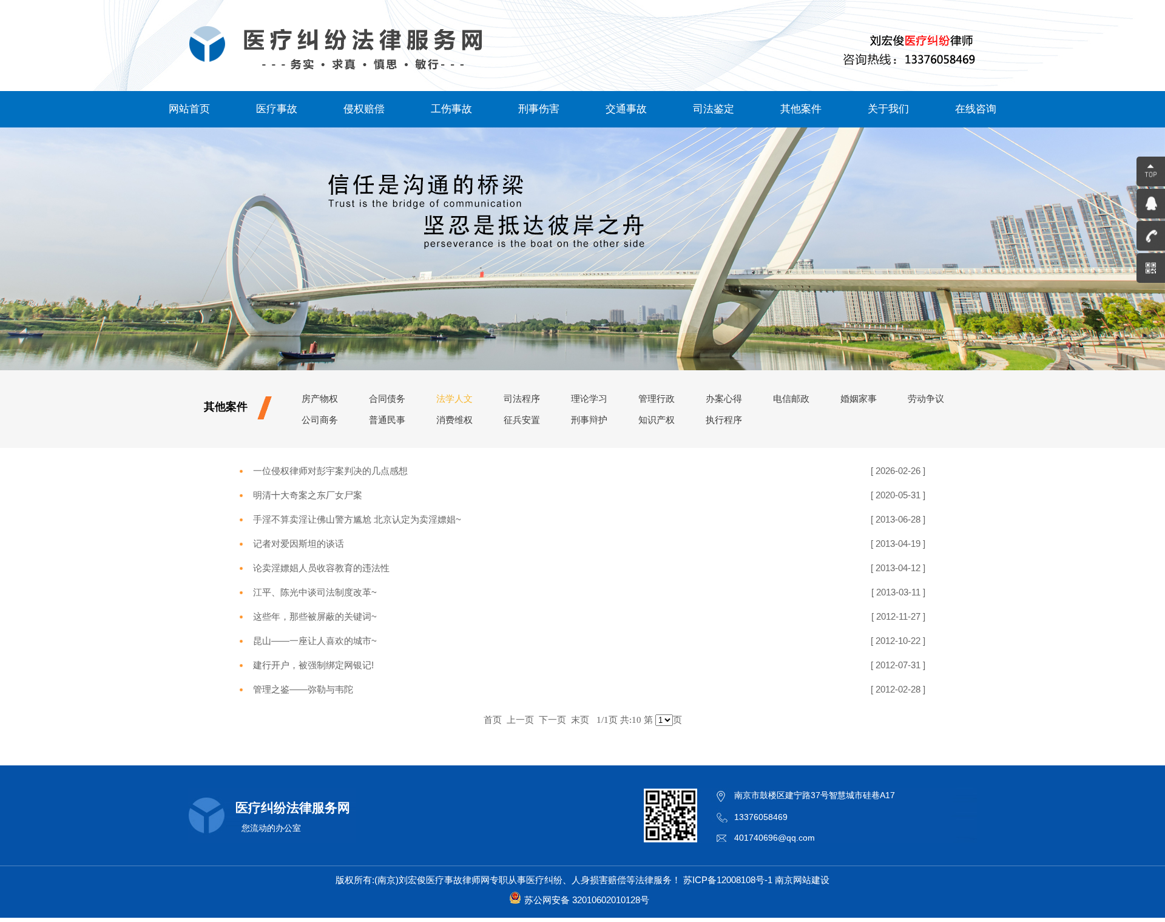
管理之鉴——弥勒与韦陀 (303, 689)
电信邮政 (791, 398)
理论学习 (589, 398)
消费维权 (454, 420)
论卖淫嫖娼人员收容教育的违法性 (321, 568)
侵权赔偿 (364, 109)
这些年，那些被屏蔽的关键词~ (315, 616)
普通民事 (387, 420)
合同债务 (387, 398)
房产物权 (320, 398)
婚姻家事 (858, 398)
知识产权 (656, 420)
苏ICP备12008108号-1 (727, 880)
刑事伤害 (538, 109)
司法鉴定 (713, 109)
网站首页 (189, 109)
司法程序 (522, 398)
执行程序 (724, 420)
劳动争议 (926, 398)
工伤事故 (451, 109)
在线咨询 (975, 109)
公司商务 (320, 420)
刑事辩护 (589, 420)
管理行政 (656, 398)
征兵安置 (522, 420)
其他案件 (801, 109)
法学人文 (454, 398)
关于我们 (888, 109)
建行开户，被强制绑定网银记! (313, 665)
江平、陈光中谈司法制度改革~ (315, 592)
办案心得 (724, 398)
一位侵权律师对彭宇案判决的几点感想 (330, 471)
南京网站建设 (802, 880)
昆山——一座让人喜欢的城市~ (315, 641)
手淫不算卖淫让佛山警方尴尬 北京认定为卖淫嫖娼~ (357, 519)
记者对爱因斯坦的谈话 (298, 543)
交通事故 (626, 109)
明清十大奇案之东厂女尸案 (307, 495)
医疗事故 (276, 109)
